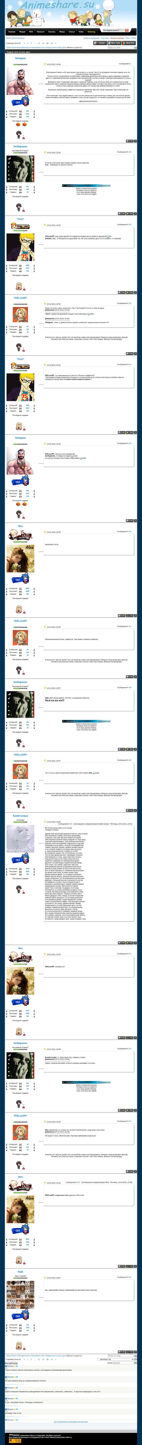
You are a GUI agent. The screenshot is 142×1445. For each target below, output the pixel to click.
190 (70, 824)
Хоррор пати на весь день (56, 48)
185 (129, 443)
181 (129, 152)
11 (39, 43)
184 (129, 365)
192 (129, 1049)
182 (129, 225)
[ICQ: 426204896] (130, 615)
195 (129, 1277)
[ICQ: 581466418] (130, 1352)
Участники (105, 38)
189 (129, 760)
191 (129, 954)
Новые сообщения (92, 38)
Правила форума (117, 38)
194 (78, 1182)
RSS (133, 38)
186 (129, 532)
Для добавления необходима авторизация (71, 1422)
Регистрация (18, 38)
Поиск (127, 38)
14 (52, 43)
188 (129, 688)
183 (129, 303)
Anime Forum (11, 48)
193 (129, 1121)
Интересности (24, 48)
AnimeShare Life (37, 48)
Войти (9, 38)
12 (43, 43)
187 (129, 626)
